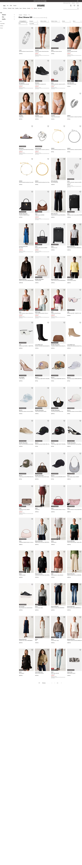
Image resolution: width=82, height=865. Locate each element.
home (14, 5)
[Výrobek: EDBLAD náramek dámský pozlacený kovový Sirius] (58, 136)
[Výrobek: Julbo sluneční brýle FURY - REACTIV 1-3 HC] (74, 300)
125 (57, 682)
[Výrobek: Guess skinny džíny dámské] (58, 660)
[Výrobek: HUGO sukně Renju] (42, 496)
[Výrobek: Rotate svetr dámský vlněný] (42, 594)
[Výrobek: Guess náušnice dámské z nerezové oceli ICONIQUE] (58, 70)
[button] (23, 21)
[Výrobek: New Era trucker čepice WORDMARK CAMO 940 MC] (58, 365)
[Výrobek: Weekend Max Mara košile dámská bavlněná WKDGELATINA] (74, 234)
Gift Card (40, 8)
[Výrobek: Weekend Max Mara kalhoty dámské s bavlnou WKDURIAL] (74, 561)
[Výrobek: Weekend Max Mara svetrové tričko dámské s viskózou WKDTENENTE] (74, 529)
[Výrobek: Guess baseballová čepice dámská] (58, 38)
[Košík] (78, 5)
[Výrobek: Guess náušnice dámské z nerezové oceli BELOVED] (74, 169)
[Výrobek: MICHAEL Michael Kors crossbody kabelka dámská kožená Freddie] (58, 332)
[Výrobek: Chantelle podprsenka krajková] (42, 103)
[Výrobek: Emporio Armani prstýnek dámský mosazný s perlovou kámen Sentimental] (42, 136)
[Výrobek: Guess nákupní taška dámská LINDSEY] (42, 234)
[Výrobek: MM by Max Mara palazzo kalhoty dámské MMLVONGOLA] (58, 201)
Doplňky (17, 8)
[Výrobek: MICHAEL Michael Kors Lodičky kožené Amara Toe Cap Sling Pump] (74, 431)
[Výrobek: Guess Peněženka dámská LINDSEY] (26, 496)
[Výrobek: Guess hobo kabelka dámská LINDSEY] (74, 463)
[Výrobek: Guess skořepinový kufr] (58, 234)
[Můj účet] (71, 5)
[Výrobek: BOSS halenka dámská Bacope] (58, 300)
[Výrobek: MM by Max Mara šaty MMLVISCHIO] (58, 169)
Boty (13, 8)
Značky (28, 8)
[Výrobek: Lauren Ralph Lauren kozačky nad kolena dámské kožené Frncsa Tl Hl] (42, 332)
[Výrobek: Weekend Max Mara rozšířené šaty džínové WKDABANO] (26, 627)
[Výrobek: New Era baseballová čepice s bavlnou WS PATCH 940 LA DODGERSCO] (74, 398)
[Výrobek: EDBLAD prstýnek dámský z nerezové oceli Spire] (74, 103)
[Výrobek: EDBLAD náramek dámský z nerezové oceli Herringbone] (74, 136)
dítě (11, 5)
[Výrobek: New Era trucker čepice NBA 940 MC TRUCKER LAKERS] (42, 365)
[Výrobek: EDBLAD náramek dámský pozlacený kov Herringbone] (42, 169)
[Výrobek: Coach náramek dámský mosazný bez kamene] (26, 38)
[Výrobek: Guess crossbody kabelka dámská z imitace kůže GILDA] (26, 529)
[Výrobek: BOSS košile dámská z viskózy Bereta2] (58, 561)
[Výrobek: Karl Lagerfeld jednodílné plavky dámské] (26, 70)
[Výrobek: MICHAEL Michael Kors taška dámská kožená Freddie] (42, 398)
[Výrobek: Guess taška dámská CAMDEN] (42, 201)
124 (54, 682)
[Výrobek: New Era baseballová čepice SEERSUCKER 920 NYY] (74, 365)
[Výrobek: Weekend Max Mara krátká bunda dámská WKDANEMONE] (26, 267)
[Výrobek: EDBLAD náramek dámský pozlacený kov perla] (26, 169)
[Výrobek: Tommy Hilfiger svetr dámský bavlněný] (74, 267)
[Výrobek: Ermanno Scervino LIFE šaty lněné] (26, 234)
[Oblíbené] (74, 5)
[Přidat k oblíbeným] (32, 28)
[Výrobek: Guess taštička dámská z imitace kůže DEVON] (74, 496)
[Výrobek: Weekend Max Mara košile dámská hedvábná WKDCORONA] (42, 529)
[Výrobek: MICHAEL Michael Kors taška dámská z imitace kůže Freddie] (42, 463)
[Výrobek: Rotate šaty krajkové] (26, 660)
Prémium (24, 8)
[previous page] (39, 682)
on (7, 5)
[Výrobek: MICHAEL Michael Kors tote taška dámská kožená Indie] (58, 398)
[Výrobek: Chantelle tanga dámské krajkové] (58, 103)
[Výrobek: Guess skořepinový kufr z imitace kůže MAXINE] (74, 201)
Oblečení (9, 8)
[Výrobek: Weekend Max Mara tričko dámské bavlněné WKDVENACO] (58, 267)
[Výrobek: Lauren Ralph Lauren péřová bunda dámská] (42, 660)
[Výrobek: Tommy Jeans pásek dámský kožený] (74, 660)
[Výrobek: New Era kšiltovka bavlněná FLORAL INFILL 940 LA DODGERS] (42, 431)
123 (51, 682)
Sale (32, 8)
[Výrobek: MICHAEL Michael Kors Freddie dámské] (42, 267)
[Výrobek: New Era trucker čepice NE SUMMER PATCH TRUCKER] (26, 463)
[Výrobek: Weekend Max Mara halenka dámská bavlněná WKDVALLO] (74, 627)
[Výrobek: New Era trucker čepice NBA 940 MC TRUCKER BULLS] (58, 431)
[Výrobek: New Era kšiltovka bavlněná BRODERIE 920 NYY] (58, 463)
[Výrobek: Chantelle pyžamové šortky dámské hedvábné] (42, 38)
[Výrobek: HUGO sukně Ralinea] (58, 529)
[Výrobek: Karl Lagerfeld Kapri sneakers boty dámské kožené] (26, 594)
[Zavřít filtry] (78, 1)
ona (4, 5)
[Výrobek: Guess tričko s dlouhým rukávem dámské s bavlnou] (26, 300)
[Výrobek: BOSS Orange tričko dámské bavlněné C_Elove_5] (42, 300)
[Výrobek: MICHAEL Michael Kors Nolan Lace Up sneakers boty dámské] (26, 431)
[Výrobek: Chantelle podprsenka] (26, 103)
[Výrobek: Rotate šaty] (42, 627)
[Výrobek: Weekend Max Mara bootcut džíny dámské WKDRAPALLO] (74, 594)
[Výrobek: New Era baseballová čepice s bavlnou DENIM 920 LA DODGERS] (26, 398)
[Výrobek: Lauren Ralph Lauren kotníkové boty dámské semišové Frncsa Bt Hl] (74, 332)
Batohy (35, 8)
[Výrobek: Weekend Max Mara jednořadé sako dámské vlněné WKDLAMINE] (42, 561)
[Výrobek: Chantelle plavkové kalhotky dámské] (74, 38)
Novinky (5, 8)
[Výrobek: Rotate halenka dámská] (26, 561)
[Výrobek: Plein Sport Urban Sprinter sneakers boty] (42, 70)
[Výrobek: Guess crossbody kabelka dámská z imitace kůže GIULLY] (58, 496)
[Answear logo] (41, 5)
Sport (21, 8)
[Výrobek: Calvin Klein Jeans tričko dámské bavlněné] (74, 70)
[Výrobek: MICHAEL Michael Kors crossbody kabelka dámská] (26, 201)
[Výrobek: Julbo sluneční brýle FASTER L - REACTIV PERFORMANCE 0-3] (26, 332)
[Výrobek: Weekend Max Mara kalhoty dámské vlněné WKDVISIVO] (58, 594)
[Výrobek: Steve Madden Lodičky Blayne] (26, 365)
